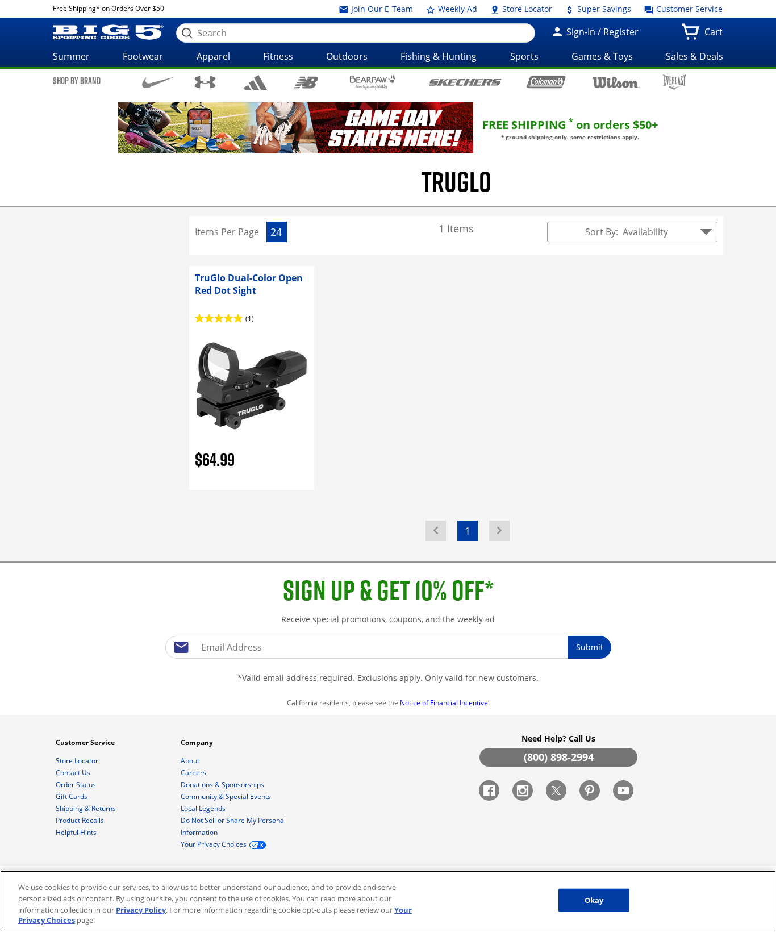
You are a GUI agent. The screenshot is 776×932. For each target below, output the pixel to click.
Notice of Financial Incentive (445, 703)
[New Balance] (305, 81)
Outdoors (347, 56)
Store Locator (526, 8)
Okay (594, 900)
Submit (589, 647)
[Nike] (158, 81)
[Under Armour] (205, 82)
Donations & (222, 784)
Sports (524, 56)
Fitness (278, 56)
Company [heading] (198, 742)
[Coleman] (546, 82)
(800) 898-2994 (559, 757)
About (191, 760)
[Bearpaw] (373, 82)
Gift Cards (72, 796)
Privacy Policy (141, 909)
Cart (716, 35)
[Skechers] (465, 81)
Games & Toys (602, 56)
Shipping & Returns (87, 808)
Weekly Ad (456, 8)
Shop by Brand (77, 80)
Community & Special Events (227, 796)
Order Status (77, 784)
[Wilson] (616, 81)
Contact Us (74, 772)
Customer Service (688, 8)
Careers (194, 772)
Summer (71, 56)
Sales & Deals (694, 56)
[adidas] (255, 82)
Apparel (213, 56)
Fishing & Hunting (438, 56)
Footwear (143, 56)
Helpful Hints (77, 832)
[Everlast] (674, 82)
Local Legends (204, 808)
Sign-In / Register (601, 32)
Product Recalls (81, 820)
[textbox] (388, 647)
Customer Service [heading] (86, 742)
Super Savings (603, 8)
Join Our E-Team (381, 8)
